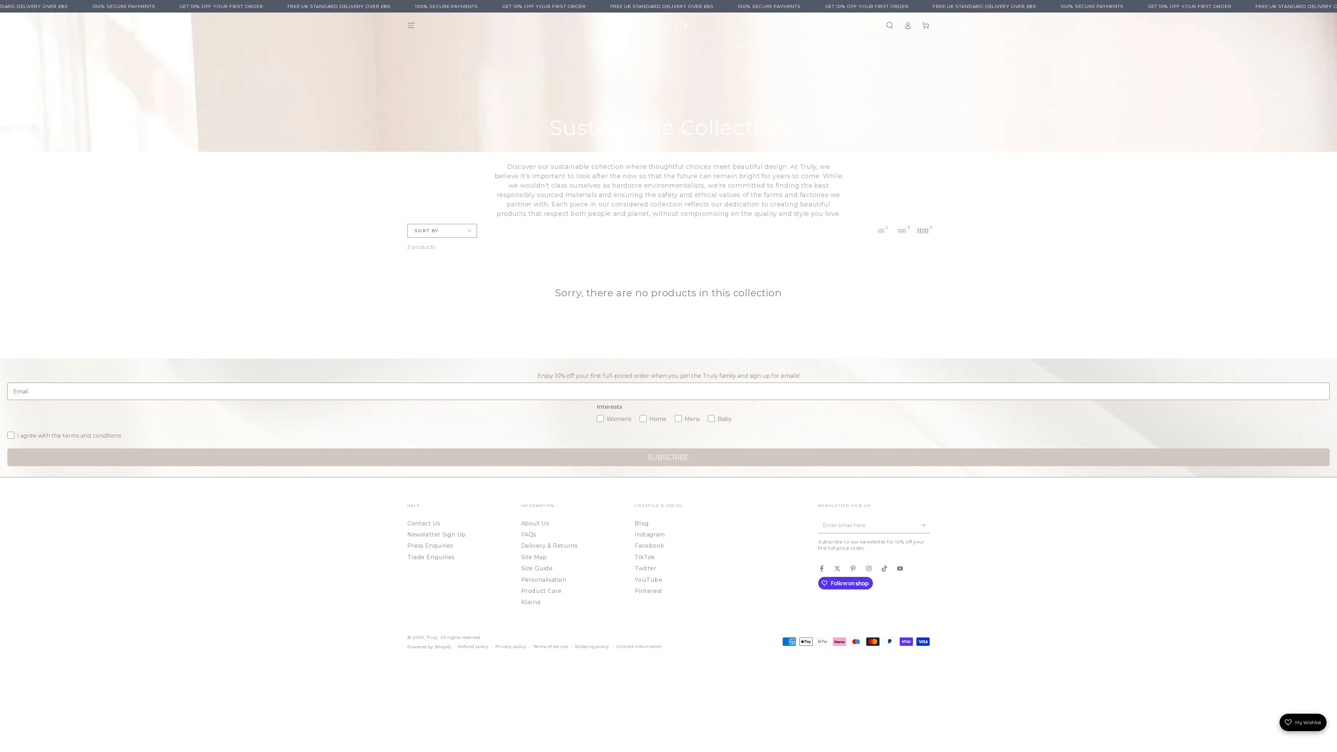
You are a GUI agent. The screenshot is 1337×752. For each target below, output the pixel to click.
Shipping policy (592, 646)
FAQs (528, 534)
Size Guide (537, 568)
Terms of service (550, 646)
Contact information (639, 646)
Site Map (534, 557)
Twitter (645, 568)
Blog (642, 523)
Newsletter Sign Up (436, 534)
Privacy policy (510, 646)
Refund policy (473, 646)
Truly (432, 637)
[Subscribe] (926, 525)
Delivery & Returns (549, 545)
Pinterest (648, 591)
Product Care (541, 591)
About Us (535, 523)
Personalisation (543, 580)
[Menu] (411, 25)
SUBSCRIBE (668, 457)
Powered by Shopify (429, 646)
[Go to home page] (668, 25)
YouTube (648, 580)
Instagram (650, 534)
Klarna (531, 602)
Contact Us (423, 523)
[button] (890, 25)
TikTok (645, 557)
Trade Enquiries (430, 557)
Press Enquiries (430, 545)
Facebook (649, 545)
